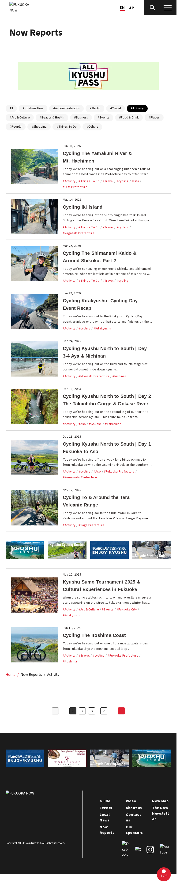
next (121, 710)
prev (55, 710)
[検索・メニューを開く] (160, 7)
